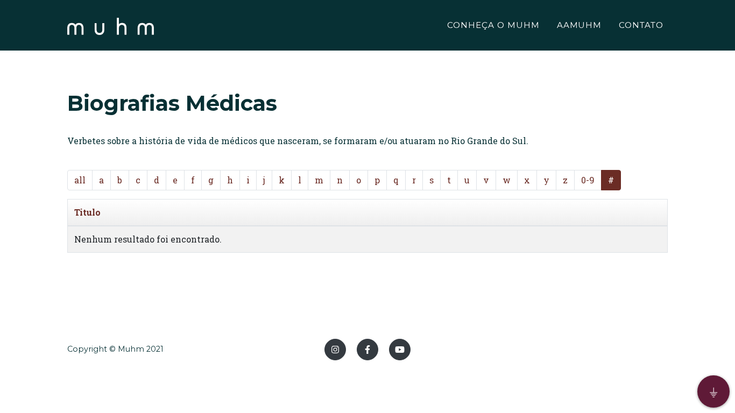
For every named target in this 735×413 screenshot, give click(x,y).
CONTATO (641, 25)
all (80, 180)
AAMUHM (579, 25)
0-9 (588, 180)
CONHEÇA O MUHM (493, 25)
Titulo (87, 212)
